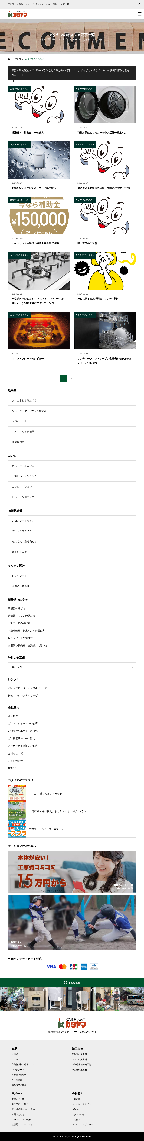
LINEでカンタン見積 (21, 1119)
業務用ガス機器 (19, 1085)
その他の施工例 (79, 1069)
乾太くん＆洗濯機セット (25, 541)
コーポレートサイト (81, 1104)
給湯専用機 (18, 442)
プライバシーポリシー (82, 1124)
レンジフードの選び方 (20, 638)
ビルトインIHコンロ (23, 497)
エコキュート (19, 421)
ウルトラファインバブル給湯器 (29, 410)
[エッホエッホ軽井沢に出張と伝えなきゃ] (132, 999)
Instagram (74, 982)
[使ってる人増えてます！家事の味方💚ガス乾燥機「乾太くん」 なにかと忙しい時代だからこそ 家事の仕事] (84, 999)
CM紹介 (12, 768)
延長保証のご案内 (20, 1104)
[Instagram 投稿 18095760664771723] (60, 999)
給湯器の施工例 (79, 1054)
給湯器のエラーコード (22, 1124)
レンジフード (19, 575)
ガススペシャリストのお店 (23, 723)
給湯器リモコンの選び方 (21, 615)
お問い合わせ (15, 760)
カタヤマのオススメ (81, 1114)
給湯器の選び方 (16, 608)
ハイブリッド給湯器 (23, 431)
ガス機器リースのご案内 (21, 738)
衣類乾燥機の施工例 (81, 1064)
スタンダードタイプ (23, 520)
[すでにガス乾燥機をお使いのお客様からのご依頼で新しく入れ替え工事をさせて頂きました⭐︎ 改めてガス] (36, 999)
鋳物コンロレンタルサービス (24, 695)
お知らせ (76, 1109)
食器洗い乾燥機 (20, 586)
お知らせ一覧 (15, 753)
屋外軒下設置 (19, 552)
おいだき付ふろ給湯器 (24, 400)
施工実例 (17, 666)
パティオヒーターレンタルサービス (27, 687)
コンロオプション (22, 486)
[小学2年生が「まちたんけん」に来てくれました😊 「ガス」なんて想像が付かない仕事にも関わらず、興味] (12, 999)
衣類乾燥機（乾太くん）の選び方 (26, 630)
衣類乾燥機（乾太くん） (23, 1064)
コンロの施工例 (79, 1059)
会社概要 (13, 716)
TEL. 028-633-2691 (85, 1032)
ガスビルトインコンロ (24, 476)
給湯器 (15, 1054)
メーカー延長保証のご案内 (23, 745)
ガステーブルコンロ (23, 465)
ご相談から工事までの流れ (23, 730)
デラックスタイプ (22, 531)
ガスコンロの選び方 (19, 623)
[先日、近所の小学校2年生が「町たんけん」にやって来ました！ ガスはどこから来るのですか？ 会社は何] (108, 999)
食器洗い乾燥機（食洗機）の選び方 (27, 645)
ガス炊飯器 (17, 1079)
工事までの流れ (19, 1099)
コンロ (15, 1059)
